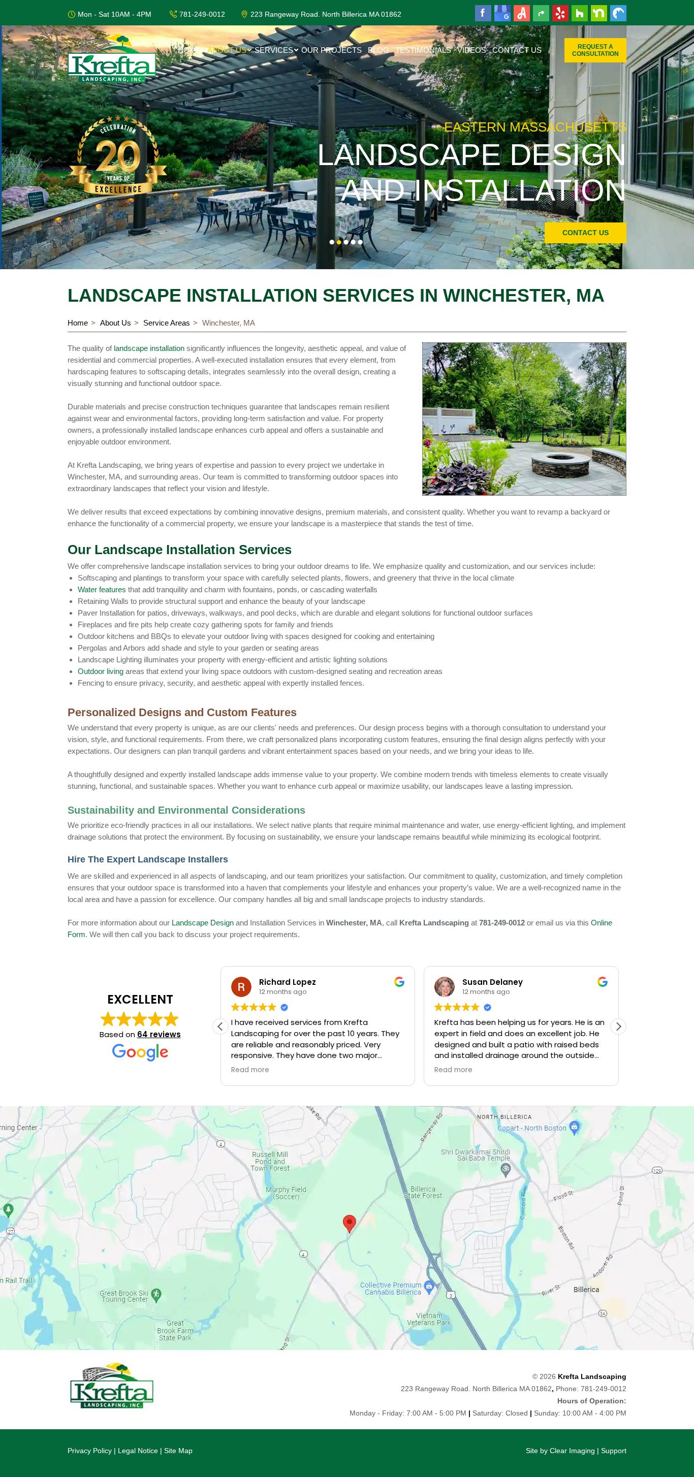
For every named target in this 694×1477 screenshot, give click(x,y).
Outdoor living (100, 671)
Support (613, 1451)
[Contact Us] (347, 1228)
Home (189, 50)
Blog (378, 50)
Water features (102, 589)
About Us (226, 50)
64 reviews (159, 1034)
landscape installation (149, 348)
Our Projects (331, 50)
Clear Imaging (572, 1451)
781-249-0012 (202, 14)
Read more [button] (250, 1070)
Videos (471, 50)
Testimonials (423, 50)
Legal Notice (138, 1451)
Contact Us (517, 50)
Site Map (178, 1451)
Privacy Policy (90, 1451)
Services (274, 50)
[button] (618, 1026)
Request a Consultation (595, 50)
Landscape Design (203, 922)
